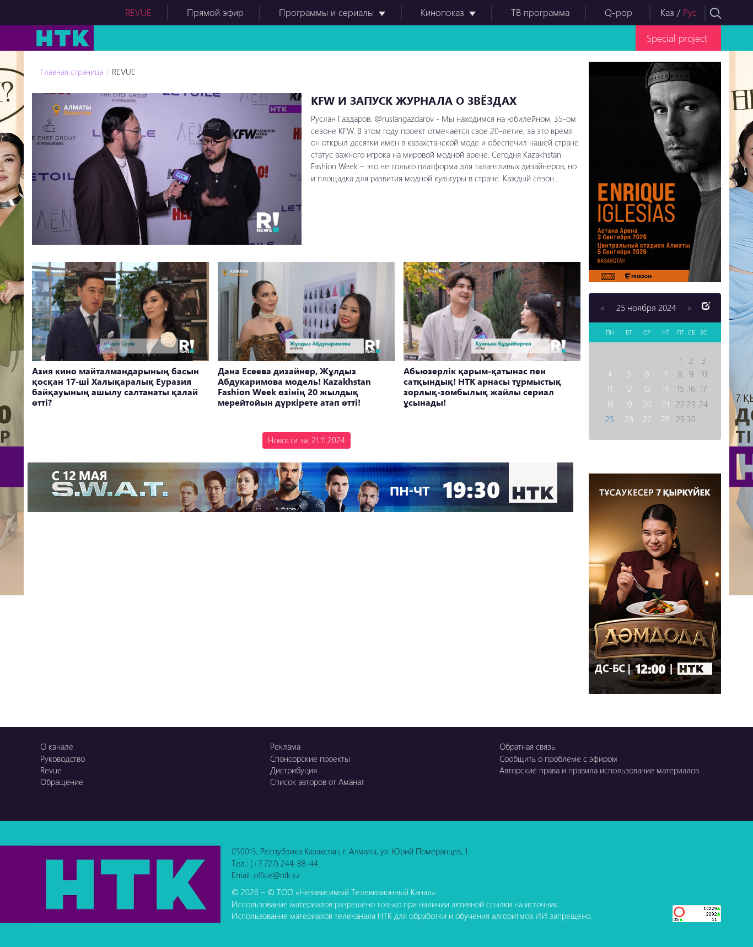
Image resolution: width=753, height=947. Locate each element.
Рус (690, 12)
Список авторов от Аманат (317, 781)
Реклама (285, 746)
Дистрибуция (293, 770)
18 (610, 404)
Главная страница (71, 71)
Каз (667, 12)
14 (665, 388)
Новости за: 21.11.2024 (306, 439)
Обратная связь (527, 746)
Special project (677, 38)
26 (629, 418)
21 (665, 404)
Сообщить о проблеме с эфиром (558, 758)
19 (628, 404)
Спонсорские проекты (310, 758)
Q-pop (618, 12)
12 (628, 388)
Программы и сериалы (326, 12)
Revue (51, 770)
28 (665, 418)
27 (647, 418)
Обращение (61, 781)
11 (609, 388)
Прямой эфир (215, 12)
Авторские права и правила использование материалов (599, 770)
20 (647, 404)
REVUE (138, 12)
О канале (56, 746)
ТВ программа (540, 12)
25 (609, 418)
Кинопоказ (442, 12)
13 (646, 388)
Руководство (62, 758)
